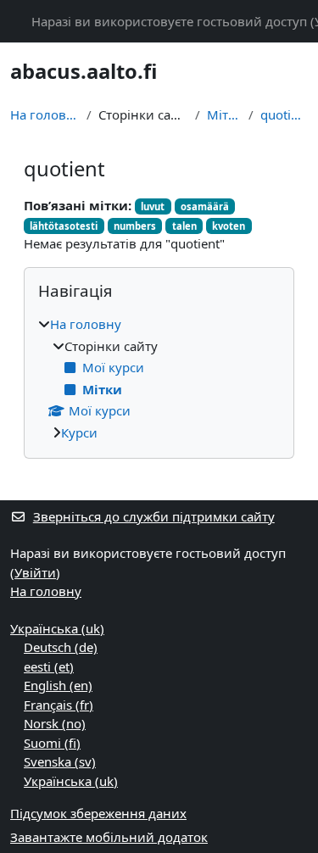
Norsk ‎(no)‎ (55, 723)
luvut (153, 206)
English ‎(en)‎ (58, 685)
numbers (135, 226)
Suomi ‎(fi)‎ (52, 742)
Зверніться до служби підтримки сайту (154, 516)
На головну (45, 114)
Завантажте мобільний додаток (109, 836)
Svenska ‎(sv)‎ (60, 761)
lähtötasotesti (64, 226)
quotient (284, 114)
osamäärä (205, 206)
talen (184, 226)
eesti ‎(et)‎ (49, 666)
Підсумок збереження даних (98, 813)
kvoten (228, 226)
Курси (79, 432)
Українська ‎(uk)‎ (57, 628)
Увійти (35, 572)
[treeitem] (159, 378)
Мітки (224, 114)
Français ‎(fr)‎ (58, 704)
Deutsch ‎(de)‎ (61, 646)
